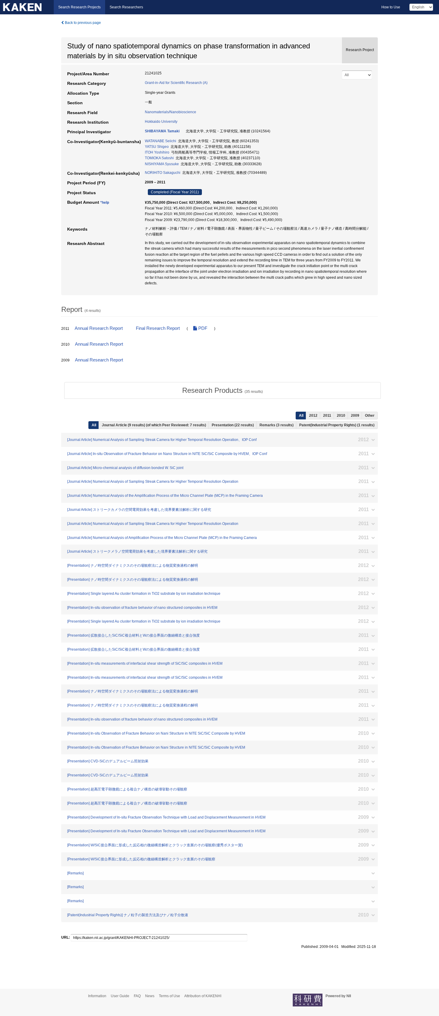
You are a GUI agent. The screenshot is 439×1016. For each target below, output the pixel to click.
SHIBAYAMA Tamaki (162, 131)
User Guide (120, 996)
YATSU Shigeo (157, 147)
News (149, 996)
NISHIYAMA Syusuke (162, 164)
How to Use (390, 7)
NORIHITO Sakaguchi (162, 173)
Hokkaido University (161, 121)
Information (97, 996)
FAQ (137, 996)
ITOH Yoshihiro (157, 152)
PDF (202, 328)
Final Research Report (158, 328)
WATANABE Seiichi (160, 141)
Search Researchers (126, 7)
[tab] (222, 390)
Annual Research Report (99, 328)
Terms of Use (169, 996)
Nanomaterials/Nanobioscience (170, 112)
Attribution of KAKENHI (202, 996)
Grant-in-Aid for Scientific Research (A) (176, 83)
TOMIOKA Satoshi (159, 158)
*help (104, 202)
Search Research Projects (79, 7)
